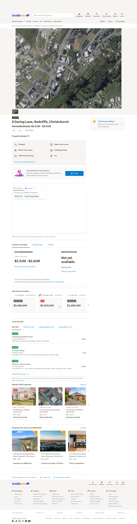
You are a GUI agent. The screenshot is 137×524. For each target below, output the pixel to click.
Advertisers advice (76, 501)
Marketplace (18, 491)
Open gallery (70, 105)
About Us (57, 518)
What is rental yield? (68, 271)
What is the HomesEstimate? (25, 266)
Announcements (113, 496)
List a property (120, 21)
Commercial (57, 21)
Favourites (110, 484)
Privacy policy (86, 518)
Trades (92, 494)
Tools (110, 21)
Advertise (77, 518)
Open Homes (37, 499)
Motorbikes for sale (57, 496)
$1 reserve (17, 501)
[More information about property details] (28, 136)
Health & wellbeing (95, 501)
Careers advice (75, 496)
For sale (28, 21)
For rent (35, 21)
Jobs (72, 491)
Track (76, 173)
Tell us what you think (63, 477)
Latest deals (17, 494)
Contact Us (122, 518)
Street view (18, 196)
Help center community (115, 506)
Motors (54, 491)
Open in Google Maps (32, 196)
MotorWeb (60, 512)
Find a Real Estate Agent (40, 504)
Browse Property (17, 21)
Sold (41, 21)
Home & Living (18, 504)
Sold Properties (37, 496)
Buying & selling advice (58, 499)
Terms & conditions (98, 518)
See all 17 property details (23, 162)
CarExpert (79, 512)
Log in (122, 16)
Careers (64, 518)
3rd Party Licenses (114, 501)
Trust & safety (113, 499)
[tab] (18, 188)
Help (110, 494)
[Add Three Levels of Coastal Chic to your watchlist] (35, 433)
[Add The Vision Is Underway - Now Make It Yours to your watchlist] (63, 433)
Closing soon (17, 499)
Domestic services (95, 496)
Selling (102, 21)
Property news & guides (40, 494)
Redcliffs (37, 26)
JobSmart (74, 499)
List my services (94, 504)
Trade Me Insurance (17, 512)
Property (19, 26)
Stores (16, 496)
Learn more (46, 477)
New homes (48, 21)
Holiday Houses (99, 512)
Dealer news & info (57, 501)
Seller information (114, 504)
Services (92, 491)
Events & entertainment (96, 499)
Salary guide (74, 504)
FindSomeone (121, 512)
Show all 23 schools (19, 374)
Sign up (115, 16)
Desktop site (48, 518)
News (70, 518)
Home (14, 26)
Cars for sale (55, 494)
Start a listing (93, 484)
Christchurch (30, 26)
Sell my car (55, 504)
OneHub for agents (38, 501)
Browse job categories (77, 494)
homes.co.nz (40, 512)
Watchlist (101, 484)
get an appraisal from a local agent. (52, 282)
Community (112, 491)
